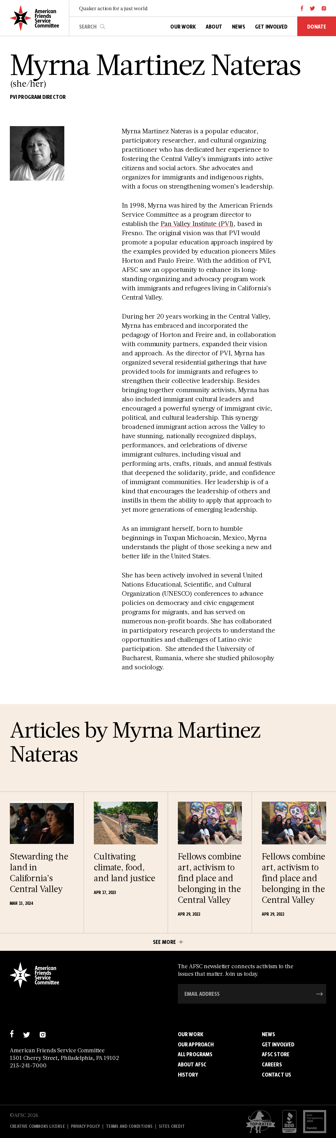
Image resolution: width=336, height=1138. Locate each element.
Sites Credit (172, 1126)
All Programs (195, 1054)
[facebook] (302, 8)
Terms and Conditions (129, 1126)
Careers (272, 1064)
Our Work (190, 1034)
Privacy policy (85, 1126)
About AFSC (192, 1064)
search (102, 26)
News (268, 1034)
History (188, 1075)
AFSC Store (275, 1054)
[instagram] (324, 8)
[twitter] (312, 8)
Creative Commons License (37, 1126)
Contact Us (276, 1075)
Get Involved (278, 1044)
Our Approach (196, 1044)
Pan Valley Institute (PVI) (197, 223)
